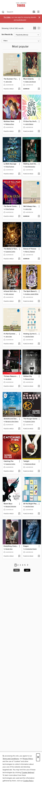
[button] (34, 29)
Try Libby (7, 17)
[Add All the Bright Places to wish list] (38, 513)
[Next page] (27, 565)
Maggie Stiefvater (10, 506)
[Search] (3, 12)
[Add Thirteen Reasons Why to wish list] (19, 386)
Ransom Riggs (29, 379)
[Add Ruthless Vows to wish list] (19, 131)
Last (27, 570)
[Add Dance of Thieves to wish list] (38, 258)
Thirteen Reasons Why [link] (11, 376)
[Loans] (34, 12)
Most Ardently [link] (28, 79)
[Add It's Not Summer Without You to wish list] (19, 343)
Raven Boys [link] (8, 504)
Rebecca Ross (9, 124)
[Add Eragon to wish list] (38, 556)
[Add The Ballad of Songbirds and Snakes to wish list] (19, 258)
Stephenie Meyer (30, 464)
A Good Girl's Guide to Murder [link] (11, 291)
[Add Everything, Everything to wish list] (19, 556)
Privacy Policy (28, 759)
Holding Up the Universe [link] (30, 334)
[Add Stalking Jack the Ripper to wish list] (38, 174)
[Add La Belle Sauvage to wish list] (19, 174)
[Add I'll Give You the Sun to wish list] (38, 131)
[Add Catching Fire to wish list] (19, 471)
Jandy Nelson (29, 124)
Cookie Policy (28, 781)
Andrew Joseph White (31, 294)
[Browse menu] (38, 11)
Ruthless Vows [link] (9, 121)
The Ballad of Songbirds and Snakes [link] (11, 249)
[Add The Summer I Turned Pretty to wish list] (19, 89)
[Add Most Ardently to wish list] (38, 89)
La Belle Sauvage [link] (10, 164)
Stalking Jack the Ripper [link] (30, 164)
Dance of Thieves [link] (29, 249)
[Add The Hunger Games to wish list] (38, 428)
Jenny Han (8, 82)
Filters (5, 41)
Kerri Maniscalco (30, 167)
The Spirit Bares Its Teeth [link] (30, 291)
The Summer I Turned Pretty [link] (11, 79)
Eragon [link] (26, 546)
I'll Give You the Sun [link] (30, 121)
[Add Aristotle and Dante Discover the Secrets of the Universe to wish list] (19, 428)
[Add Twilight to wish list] (38, 471)
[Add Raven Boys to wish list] (19, 513)
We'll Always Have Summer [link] (30, 206)
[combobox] (16, 12)
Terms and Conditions (11, 759)
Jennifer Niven (29, 336)
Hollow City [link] (27, 376)
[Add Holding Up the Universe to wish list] (38, 343)
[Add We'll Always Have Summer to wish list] (38, 216)
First (16, 570)
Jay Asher (8, 379)
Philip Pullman (9, 167)
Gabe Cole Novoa (30, 82)
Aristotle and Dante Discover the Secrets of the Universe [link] (11, 419)
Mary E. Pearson (30, 251)
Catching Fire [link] (8, 461)
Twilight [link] (26, 461)
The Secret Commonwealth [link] (11, 206)
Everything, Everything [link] (11, 546)
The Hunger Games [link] (30, 419)
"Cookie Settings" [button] (27, 772)
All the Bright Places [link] (30, 504)
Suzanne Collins (10, 251)
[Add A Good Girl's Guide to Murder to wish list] (19, 301)
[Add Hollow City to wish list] (38, 386)
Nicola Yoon (8, 549)
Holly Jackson (9, 294)
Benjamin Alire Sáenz (11, 421)
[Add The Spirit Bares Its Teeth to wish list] (38, 301)
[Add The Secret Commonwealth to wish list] (19, 216)
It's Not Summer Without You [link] (11, 334)
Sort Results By (7, 35)
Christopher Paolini (31, 549)
